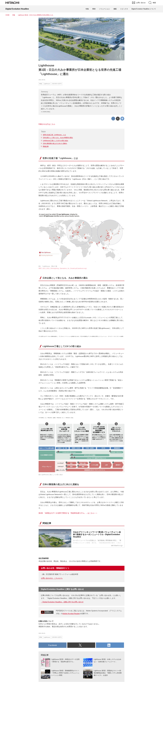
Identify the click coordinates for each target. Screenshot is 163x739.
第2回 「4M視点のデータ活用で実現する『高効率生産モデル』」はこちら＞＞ (68, 513)
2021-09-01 (42, 79)
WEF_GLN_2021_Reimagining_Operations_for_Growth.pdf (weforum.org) (63, 268)
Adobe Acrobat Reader (71, 613)
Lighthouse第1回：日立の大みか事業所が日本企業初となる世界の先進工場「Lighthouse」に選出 (80, 70)
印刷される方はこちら (47, 124)
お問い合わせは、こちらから (52, 578)
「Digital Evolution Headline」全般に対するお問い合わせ (62, 602)
